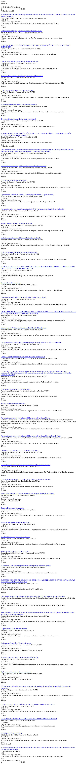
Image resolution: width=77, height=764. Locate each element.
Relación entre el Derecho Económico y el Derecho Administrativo (22, 76)
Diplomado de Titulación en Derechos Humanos (16, 643)
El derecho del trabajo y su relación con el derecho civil (18, 119)
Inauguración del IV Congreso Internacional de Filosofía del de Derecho (24, 328)
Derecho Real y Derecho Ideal (10, 283)
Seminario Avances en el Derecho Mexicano (15, 551)
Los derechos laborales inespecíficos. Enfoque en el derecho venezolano (23, 166)
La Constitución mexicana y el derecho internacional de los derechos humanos (25, 465)
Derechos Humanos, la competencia (12, 508)
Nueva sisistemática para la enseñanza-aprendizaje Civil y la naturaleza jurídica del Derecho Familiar (32, 209)
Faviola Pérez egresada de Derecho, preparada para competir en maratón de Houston (27, 493)
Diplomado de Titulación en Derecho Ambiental (16, 672)
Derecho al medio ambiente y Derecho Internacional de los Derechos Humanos (26, 479)
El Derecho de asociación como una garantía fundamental (19, 252)
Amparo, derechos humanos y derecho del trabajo (16, 223)
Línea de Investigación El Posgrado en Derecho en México (19, 61)
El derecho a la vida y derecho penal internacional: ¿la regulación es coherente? (26, 565)
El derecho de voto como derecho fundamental (15, 389)
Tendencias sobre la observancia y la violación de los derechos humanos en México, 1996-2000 (31, 342)
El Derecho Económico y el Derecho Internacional (17, 90)
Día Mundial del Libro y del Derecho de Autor (15, 537)
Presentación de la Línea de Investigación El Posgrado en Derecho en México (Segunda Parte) (30, 436)
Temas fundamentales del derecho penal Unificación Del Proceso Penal (23, 297)
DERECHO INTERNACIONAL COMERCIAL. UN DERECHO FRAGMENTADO (29, 719)
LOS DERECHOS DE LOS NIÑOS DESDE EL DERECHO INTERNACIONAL (28, 704)
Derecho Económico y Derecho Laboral (13, 180)
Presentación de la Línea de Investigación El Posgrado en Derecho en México (25, 418)
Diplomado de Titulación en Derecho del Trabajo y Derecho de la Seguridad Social (27, 195)
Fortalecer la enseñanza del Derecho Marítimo (15, 522)
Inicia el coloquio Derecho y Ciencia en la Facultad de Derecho (21, 238)
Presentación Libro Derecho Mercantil (13, 403)
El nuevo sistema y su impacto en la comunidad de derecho (19, 657)
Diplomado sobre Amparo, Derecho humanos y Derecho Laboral (21, 31)
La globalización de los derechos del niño (14, 629)
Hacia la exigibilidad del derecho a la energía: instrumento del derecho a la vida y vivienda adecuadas (33, 596)
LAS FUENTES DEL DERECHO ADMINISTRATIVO (19, 450)
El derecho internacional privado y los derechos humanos (19, 104)
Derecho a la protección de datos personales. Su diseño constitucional (23, 357)
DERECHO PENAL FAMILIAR (11, 733)
